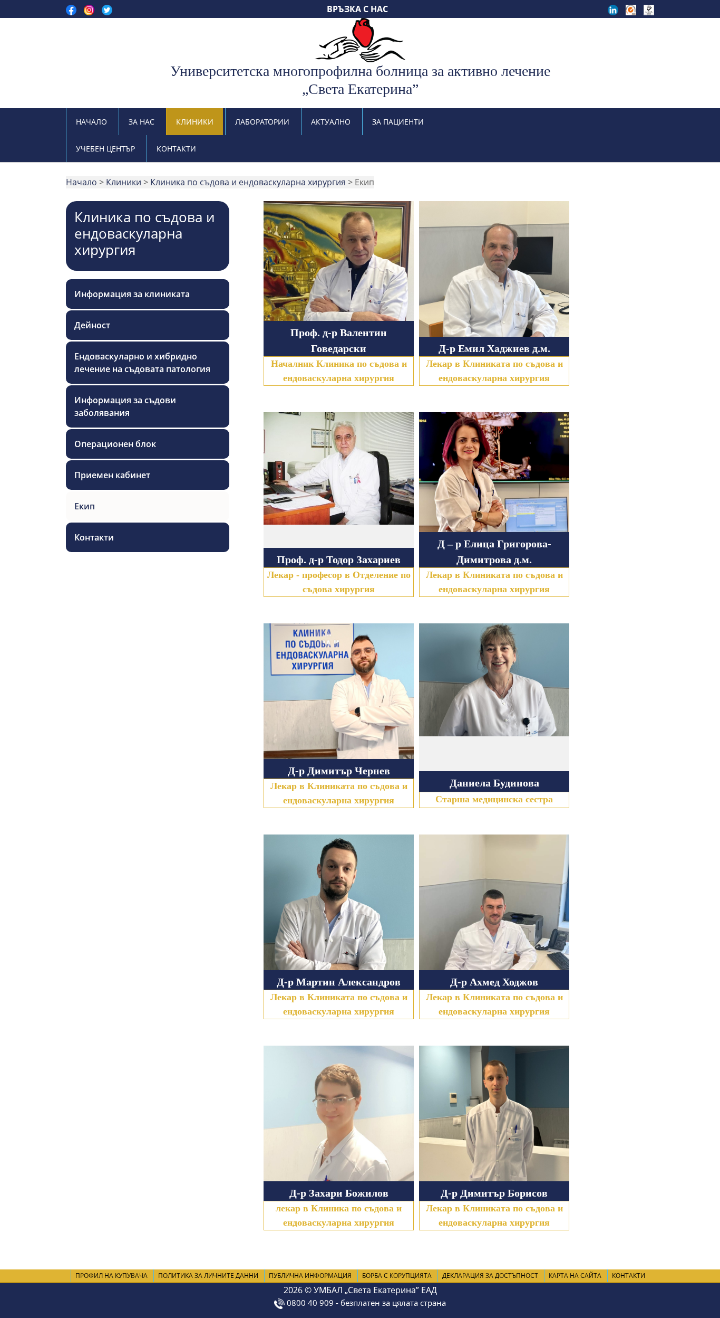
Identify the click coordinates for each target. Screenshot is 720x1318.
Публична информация (310, 1275)
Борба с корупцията (397, 1275)
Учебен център (105, 149)
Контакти (176, 149)
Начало (91, 122)
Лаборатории (262, 122)
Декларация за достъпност (490, 1275)
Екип (84, 506)
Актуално (331, 122)
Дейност (92, 325)
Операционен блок (115, 444)
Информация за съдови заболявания (125, 406)
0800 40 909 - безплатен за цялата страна (365, 1302)
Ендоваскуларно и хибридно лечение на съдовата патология (142, 362)
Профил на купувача (111, 1275)
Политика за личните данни (208, 1275)
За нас (141, 122)
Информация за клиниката (132, 294)
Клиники (194, 122)
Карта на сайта (575, 1275)
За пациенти (398, 122)
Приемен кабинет (112, 475)
